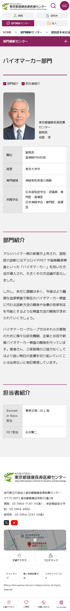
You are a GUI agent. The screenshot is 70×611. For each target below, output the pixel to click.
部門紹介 (13, 83)
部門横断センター (31, 32)
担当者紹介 (32, 83)
